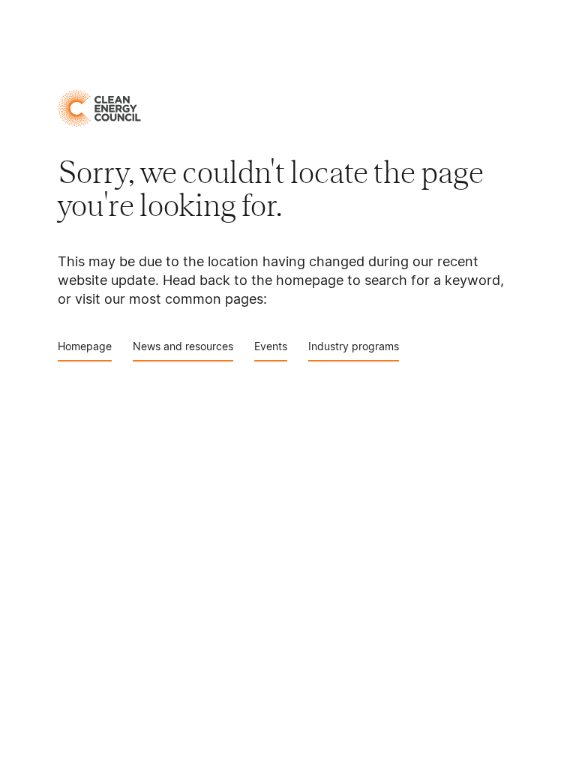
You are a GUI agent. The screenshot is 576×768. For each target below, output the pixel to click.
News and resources (183, 346)
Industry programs (353, 346)
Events (270, 346)
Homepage (85, 346)
